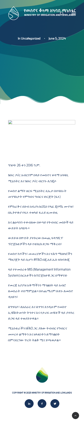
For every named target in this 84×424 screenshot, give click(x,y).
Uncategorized (31, 38)
